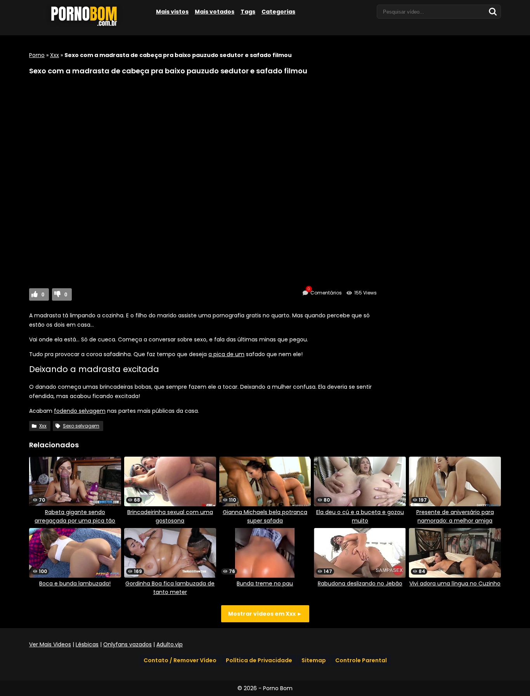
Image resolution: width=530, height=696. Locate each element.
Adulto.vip (169, 644)
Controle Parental (361, 660)
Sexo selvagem (81, 425)
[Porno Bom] (87, 26)
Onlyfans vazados (127, 644)
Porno (37, 55)
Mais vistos (172, 12)
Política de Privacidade (259, 660)
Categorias (278, 12)
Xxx (54, 55)
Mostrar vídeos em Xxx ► (265, 614)
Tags (248, 12)
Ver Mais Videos (50, 644)
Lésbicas (87, 644)
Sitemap (313, 660)
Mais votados (214, 12)
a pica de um (226, 354)
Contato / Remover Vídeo (180, 660)
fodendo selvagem (80, 411)
